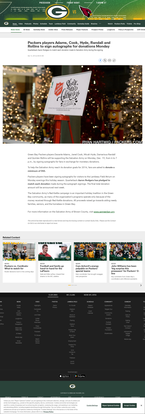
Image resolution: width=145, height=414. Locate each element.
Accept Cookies (129, 405)
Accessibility (55, 397)
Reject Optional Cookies (111, 405)
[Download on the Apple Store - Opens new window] (64, 376)
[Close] (141, 405)
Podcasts (37, 331)
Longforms (18, 318)
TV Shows (37, 335)
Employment (72, 341)
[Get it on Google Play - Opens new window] (80, 377)
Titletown (72, 358)
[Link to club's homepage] (6, 23)
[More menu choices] (100, 23)
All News (18, 333)
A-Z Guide (72, 305)
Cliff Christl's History (18, 313)
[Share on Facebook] (100, 62)
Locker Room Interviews (37, 320)
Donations (108, 318)
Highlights (37, 305)
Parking (72, 320)
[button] (69, 285)
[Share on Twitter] (105, 62)
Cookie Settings (92, 405)
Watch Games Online (37, 341)
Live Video (37, 315)
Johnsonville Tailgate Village (128, 333)
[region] (72, 405)
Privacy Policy (48, 412)
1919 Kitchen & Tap (72, 352)
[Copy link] (114, 60)
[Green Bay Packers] (72, 386)
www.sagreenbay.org (104, 211)
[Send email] (109, 62)
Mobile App (18, 337)
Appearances (108, 305)
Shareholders (108, 333)
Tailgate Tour (108, 309)
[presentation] (141, 285)
